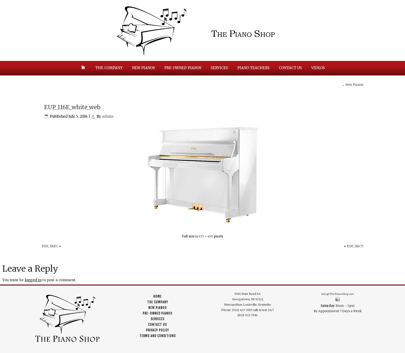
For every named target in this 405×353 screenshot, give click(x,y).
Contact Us (290, 68)
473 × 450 (206, 236)
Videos (318, 68)
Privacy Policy (157, 330)
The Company (109, 68)
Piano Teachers (253, 68)
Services (219, 68)
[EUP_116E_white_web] (202, 227)
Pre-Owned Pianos (182, 68)
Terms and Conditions (157, 336)
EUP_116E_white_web (72, 107)
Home (157, 296)
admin (107, 116)
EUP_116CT (355, 246)
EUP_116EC (50, 246)
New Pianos (143, 68)
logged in (33, 280)
